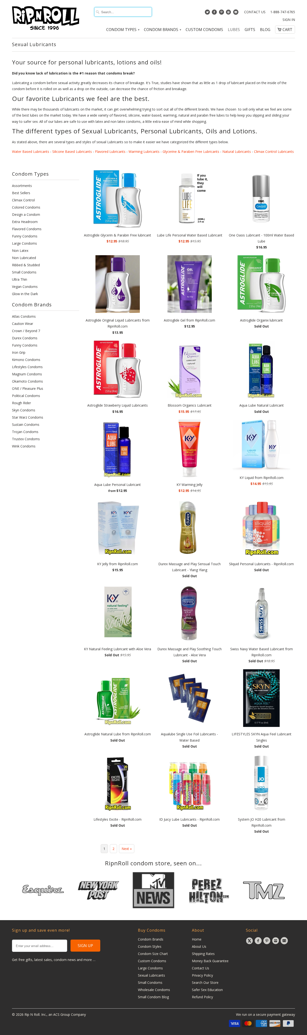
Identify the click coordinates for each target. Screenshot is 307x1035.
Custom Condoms (204, 29)
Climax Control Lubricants (274, 151)
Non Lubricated (24, 257)
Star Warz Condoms (27, 417)
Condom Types (122, 29)
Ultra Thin (19, 279)
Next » (127, 848)
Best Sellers (21, 193)
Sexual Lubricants (34, 44)
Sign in (289, 20)
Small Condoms (24, 272)
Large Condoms (24, 243)
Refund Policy (202, 997)
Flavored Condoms (26, 229)
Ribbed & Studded (26, 265)
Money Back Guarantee (210, 961)
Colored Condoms (26, 207)
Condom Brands (162, 29)
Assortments (22, 185)
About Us (199, 946)
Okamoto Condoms (27, 381)
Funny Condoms (24, 236)
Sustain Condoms (25, 424)
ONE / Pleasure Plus (27, 388)
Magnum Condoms (27, 374)
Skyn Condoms (23, 410)
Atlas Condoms (24, 316)
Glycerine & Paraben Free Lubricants (191, 151)
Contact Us (255, 12)
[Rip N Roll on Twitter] (208, 13)
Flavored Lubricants (110, 151)
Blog (265, 29)
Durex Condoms (24, 338)
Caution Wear (22, 323)
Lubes (234, 29)
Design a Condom (26, 214)
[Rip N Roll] (45, 18)
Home (196, 939)
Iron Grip (18, 352)
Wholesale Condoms (154, 989)
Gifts (250, 29)
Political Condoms (26, 395)
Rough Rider (21, 403)
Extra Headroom (25, 221)
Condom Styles (149, 946)
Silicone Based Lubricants (72, 151)
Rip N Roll (32, 1014)
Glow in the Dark (25, 293)
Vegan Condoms (25, 286)
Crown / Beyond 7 (26, 330)
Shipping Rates (203, 953)
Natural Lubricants (236, 151)
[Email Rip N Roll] (236, 13)
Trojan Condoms (25, 431)
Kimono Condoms (26, 359)
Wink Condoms (23, 446)
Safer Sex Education (207, 989)
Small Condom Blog (153, 997)
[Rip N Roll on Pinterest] (222, 13)
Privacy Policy (202, 975)
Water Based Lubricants (30, 151)
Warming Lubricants (144, 151)
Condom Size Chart (153, 953)
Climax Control (23, 200)
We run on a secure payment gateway (265, 1014)
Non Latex (20, 250)
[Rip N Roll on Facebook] (215, 13)
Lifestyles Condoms (27, 367)
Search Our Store (205, 982)
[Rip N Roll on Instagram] (229, 13)
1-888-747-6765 (282, 12)
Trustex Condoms (26, 439)
